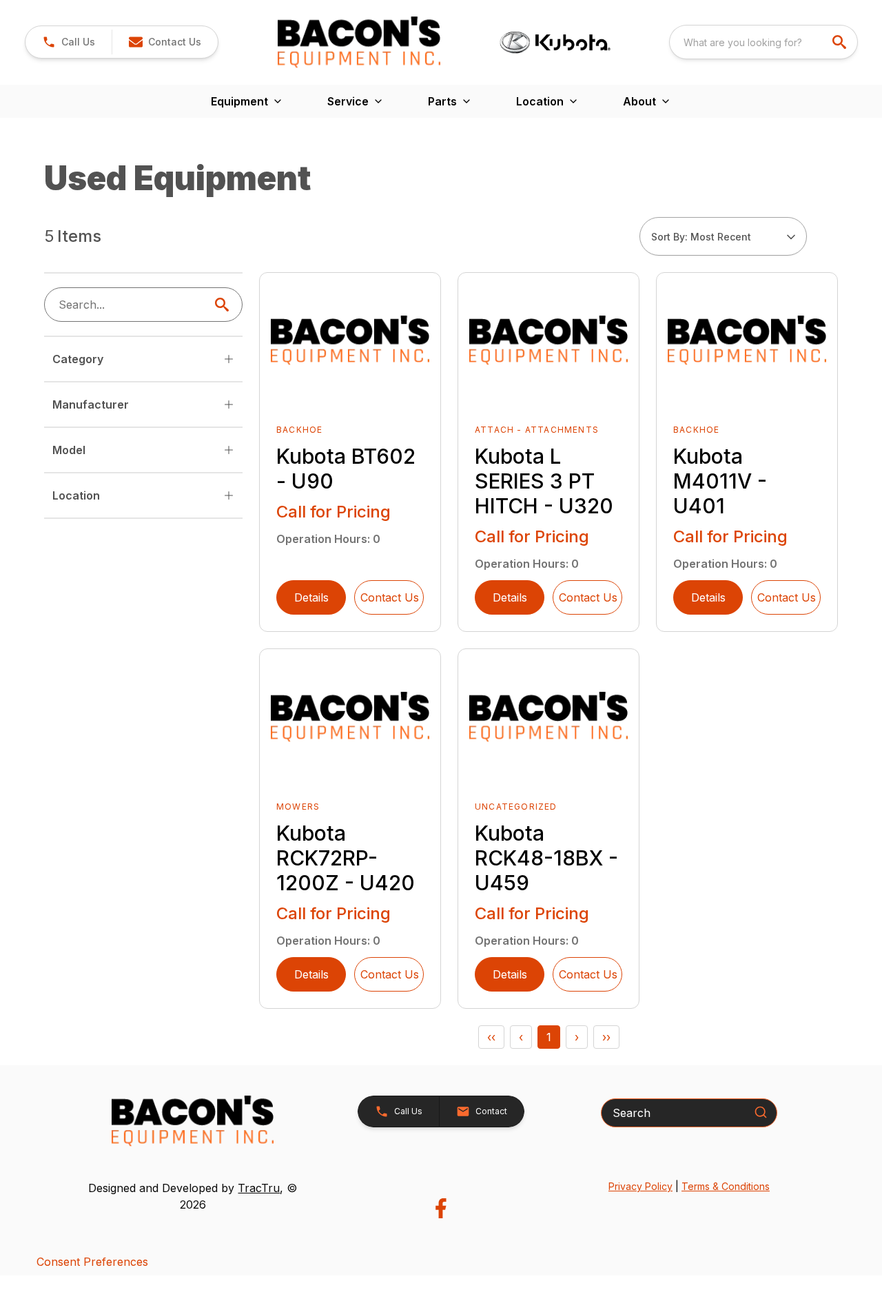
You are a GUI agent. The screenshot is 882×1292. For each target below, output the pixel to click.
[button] (68, 42)
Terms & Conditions (725, 1186)
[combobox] (763, 42)
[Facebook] (441, 1208)
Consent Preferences (92, 1262)
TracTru (259, 1188)
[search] (840, 42)
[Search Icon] (225, 304)
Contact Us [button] (389, 597)
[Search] (760, 1112)
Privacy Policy (640, 1186)
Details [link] (311, 597)
